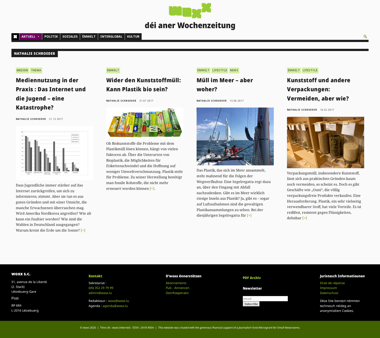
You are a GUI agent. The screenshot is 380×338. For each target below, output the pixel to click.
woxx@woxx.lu (118, 301)
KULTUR (133, 36)
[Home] (15, 36)
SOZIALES (70, 36)
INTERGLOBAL (111, 36)
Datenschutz (329, 293)
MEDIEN (22, 70)
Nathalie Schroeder (31, 119)
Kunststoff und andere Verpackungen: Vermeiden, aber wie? (319, 89)
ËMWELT (89, 36)
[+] (83, 230)
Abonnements (176, 283)
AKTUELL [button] (28, 36)
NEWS (234, 70)
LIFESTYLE (219, 70)
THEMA (36, 70)
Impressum (328, 288)
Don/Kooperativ (177, 293)
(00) (101, 288)
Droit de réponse (332, 283)
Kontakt (95, 276)
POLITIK (51, 36)
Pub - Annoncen (177, 288)
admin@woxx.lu (100, 293)
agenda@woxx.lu (115, 306)
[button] (365, 36)
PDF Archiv (252, 277)
